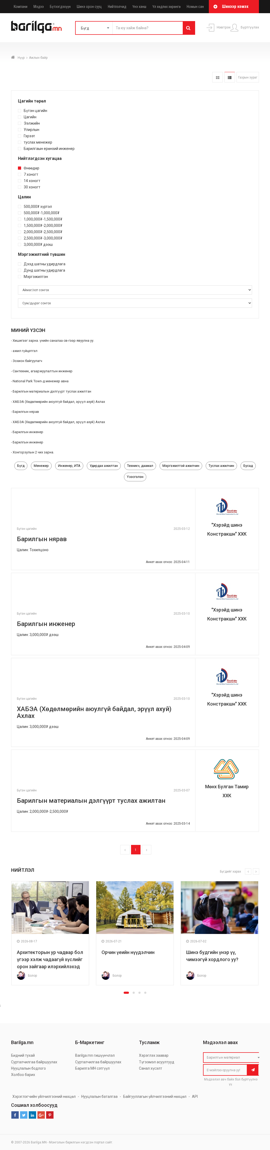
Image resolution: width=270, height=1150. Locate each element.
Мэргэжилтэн (36, 276)
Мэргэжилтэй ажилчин (180, 466)
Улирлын (31, 129)
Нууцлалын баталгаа (99, 1096)
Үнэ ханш (139, 6)
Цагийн (30, 116)
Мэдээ (38, 6)
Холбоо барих (23, 1075)
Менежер (41, 466)
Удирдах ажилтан (104, 466)
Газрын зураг (247, 77)
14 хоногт (32, 180)
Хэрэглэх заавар (153, 1055)
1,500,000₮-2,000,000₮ (43, 225)
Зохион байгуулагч (27, 361)
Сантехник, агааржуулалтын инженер (43, 371)
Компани (20, 6)
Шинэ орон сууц (89, 6)
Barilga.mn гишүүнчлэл (95, 1055)
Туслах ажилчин (221, 466)
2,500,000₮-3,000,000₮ (43, 238)
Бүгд (21, 466)
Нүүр (21, 58)
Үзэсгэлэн (135, 477)
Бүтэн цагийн (35, 110)
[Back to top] (256, 1119)
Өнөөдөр (31, 168)
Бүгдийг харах (230, 871)
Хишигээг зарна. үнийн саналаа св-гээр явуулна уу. (53, 340)
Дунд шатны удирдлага (44, 270)
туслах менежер (38, 142)
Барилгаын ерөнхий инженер (49, 148)
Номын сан (195, 6)
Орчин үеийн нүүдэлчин (128, 952)
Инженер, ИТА (69, 466)
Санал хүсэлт (150, 1068)
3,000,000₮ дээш (38, 244)
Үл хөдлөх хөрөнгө (166, 6)
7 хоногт (31, 174)
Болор (32, 975)
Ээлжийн (32, 123)
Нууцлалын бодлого (28, 1068)
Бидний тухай (23, 1055)
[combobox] (233, 1057)
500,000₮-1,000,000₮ (42, 212)
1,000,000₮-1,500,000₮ (43, 219)
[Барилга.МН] (36, 27)
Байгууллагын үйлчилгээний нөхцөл (154, 1096)
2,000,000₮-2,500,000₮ (43, 231)
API (195, 1096)
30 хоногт (32, 186)
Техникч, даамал (140, 466)
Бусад (248, 466)
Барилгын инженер (28, 432)
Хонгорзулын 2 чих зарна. (33, 452)
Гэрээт (29, 135)
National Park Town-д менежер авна (41, 381)
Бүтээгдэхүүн (60, 6)
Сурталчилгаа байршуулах (34, 1062)
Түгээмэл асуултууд (156, 1062)
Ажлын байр (38, 58)
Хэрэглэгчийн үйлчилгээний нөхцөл (44, 1096)
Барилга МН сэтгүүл (92, 1068)
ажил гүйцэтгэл (25, 351)
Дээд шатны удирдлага (44, 263)
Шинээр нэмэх (235, 6)
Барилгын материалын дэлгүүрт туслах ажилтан (52, 391)
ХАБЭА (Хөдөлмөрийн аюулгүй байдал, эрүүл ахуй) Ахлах (59, 402)
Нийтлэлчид (117, 6)
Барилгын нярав (26, 412)
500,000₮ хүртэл (38, 206)
